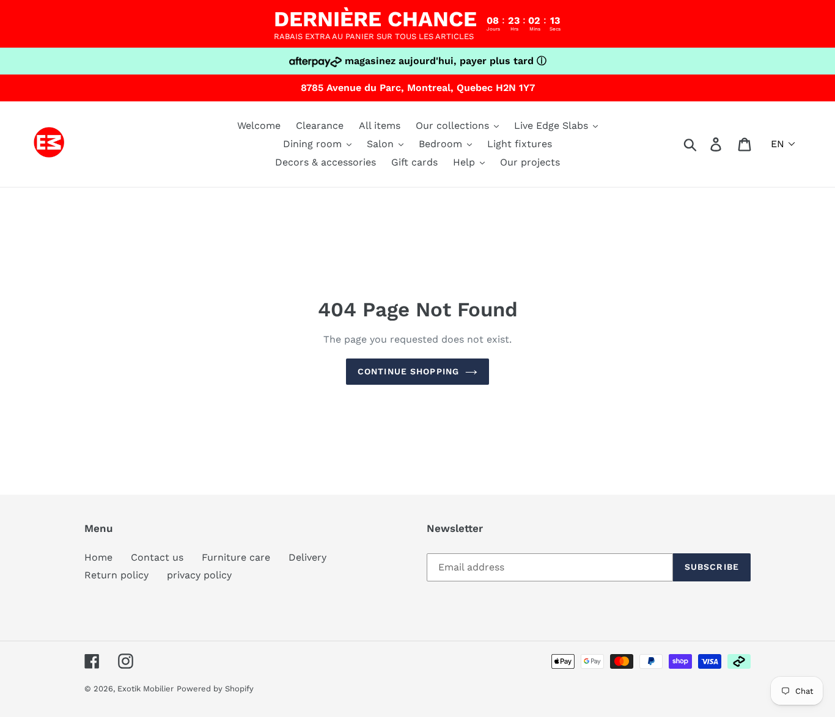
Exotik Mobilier (145, 688)
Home (98, 557)
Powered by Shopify (215, 688)
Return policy (116, 575)
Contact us (157, 557)
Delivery (307, 557)
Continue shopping (408, 371)
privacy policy (199, 575)
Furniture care (236, 557)
